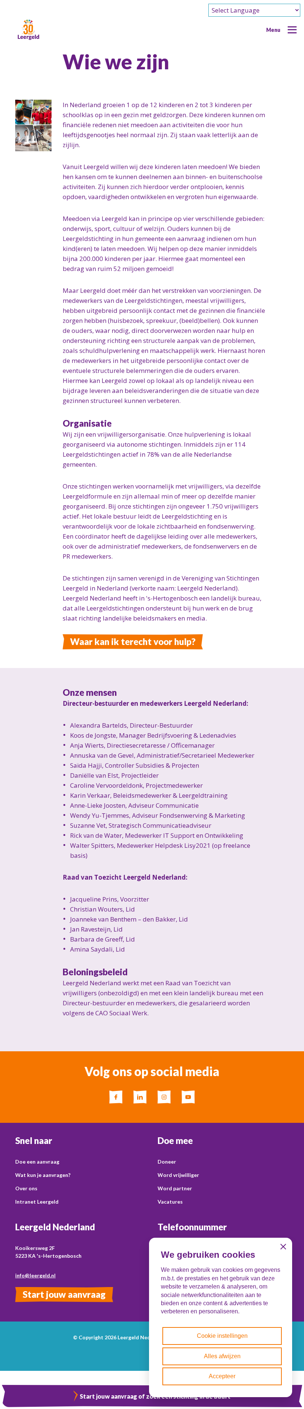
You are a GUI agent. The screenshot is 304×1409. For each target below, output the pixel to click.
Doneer (167, 1161)
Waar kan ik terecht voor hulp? (132, 641)
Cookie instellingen (222, 1336)
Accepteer (222, 1376)
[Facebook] (115, 1097)
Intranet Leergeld (37, 1201)
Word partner (175, 1188)
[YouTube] (188, 1097)
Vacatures (170, 1201)
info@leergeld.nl (35, 1275)
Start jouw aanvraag (64, 1294)
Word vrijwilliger (178, 1175)
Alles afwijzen (222, 1356)
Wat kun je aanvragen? (42, 1175)
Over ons (26, 1188)
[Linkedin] (139, 1097)
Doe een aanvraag (37, 1161)
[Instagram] (164, 1097)
